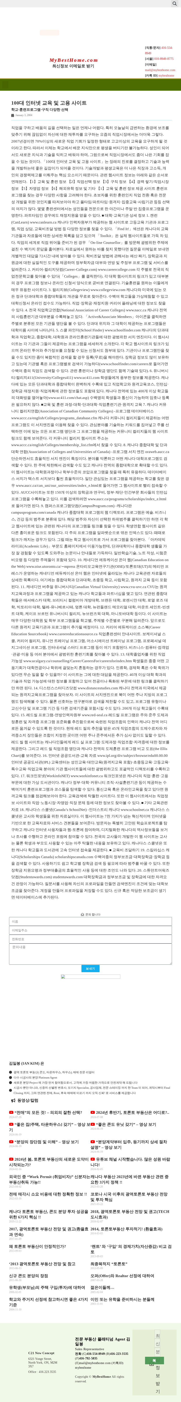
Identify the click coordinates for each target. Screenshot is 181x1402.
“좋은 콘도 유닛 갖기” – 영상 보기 (125, 1124)
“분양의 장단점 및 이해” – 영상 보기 (46, 1142)
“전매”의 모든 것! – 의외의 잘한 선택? (47, 1112)
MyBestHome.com (73, 60)
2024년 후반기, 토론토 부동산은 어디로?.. (132, 1112)
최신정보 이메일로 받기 (73, 66)
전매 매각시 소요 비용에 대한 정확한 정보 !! (48, 1194)
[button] (174, 3)
